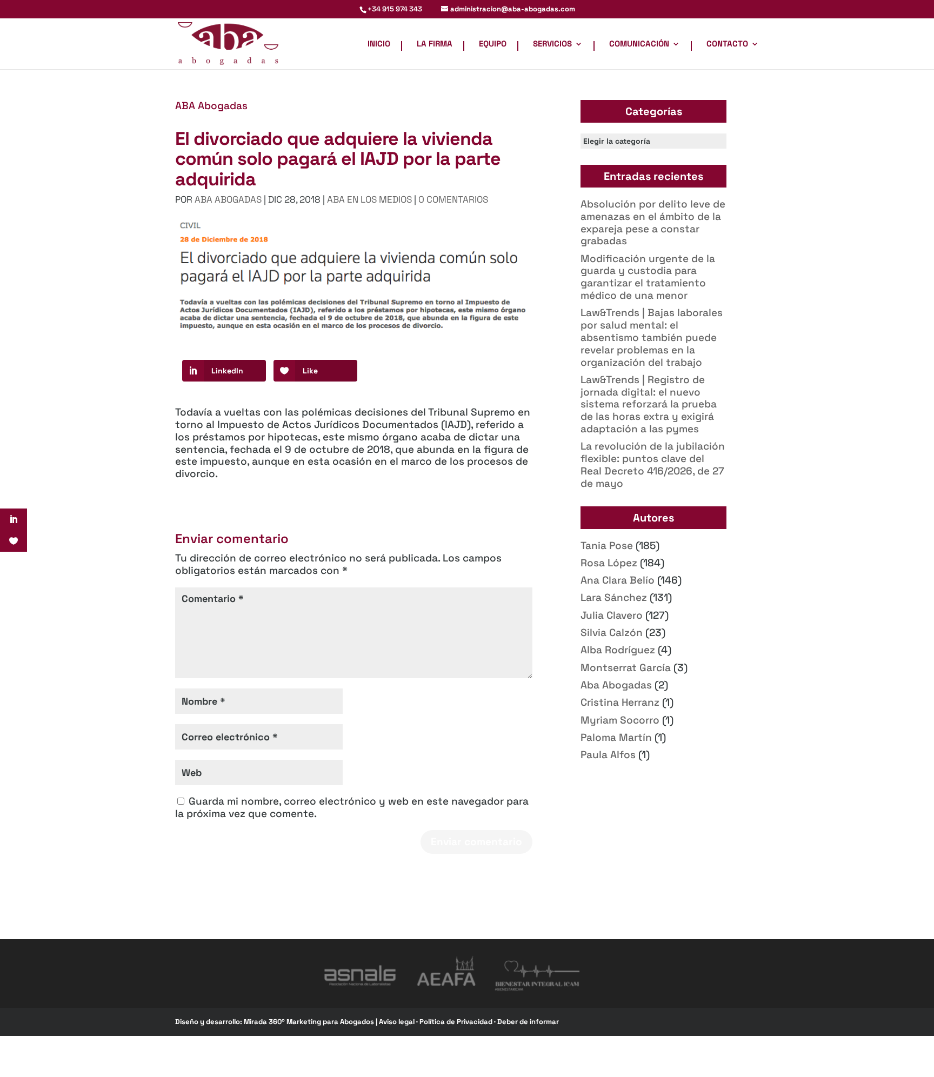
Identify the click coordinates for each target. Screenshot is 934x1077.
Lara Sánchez (614, 597)
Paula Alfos (608, 754)
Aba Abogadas (616, 685)
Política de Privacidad (456, 1021)
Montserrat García (626, 667)
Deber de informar (528, 1021)
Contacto (727, 44)
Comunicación (639, 44)
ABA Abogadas (211, 105)
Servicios (552, 44)
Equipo (492, 44)
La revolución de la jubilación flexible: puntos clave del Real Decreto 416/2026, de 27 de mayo (653, 464)
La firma (434, 44)
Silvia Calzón (612, 632)
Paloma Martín (616, 737)
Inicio (379, 44)
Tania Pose (607, 545)
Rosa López (609, 563)
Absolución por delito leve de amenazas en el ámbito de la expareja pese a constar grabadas (653, 222)
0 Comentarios (453, 199)
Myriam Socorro (620, 720)
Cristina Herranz (620, 702)
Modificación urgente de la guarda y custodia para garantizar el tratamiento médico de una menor (648, 277)
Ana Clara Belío (618, 580)
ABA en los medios (369, 199)
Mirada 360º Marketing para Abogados (310, 1021)
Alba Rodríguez (618, 650)
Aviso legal (397, 1021)
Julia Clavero (612, 615)
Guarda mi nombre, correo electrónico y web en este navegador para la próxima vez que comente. (352, 807)
